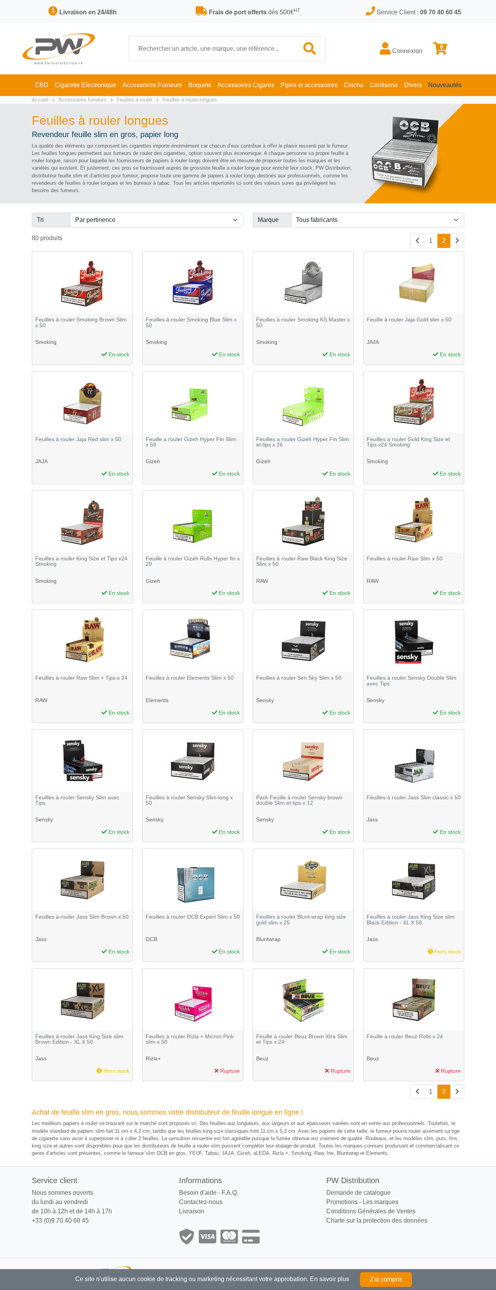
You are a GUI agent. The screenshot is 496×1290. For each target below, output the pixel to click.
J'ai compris (386, 1279)
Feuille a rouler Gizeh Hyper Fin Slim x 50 (191, 442)
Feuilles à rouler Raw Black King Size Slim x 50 (301, 561)
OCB (151, 939)
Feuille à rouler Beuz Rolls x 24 (405, 1036)
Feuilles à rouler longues (189, 100)
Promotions (342, 1202)
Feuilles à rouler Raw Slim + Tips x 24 (81, 678)
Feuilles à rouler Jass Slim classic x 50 (414, 797)
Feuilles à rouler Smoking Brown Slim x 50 (81, 322)
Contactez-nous (200, 1202)
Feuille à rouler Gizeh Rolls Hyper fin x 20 (193, 561)
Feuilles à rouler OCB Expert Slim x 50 (193, 917)
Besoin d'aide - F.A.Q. (208, 1192)
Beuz (262, 1058)
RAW (262, 581)
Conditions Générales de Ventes (370, 1211)
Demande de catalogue (358, 1192)
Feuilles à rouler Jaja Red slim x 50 (78, 439)
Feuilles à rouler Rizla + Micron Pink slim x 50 (190, 1039)
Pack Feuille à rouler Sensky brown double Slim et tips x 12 (299, 800)
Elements (157, 700)
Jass (372, 819)
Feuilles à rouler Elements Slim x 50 (190, 678)
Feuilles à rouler (134, 100)
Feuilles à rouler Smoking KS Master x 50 (303, 322)
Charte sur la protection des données (376, 1220)
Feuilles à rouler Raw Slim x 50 (405, 559)
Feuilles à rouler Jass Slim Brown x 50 (82, 917)
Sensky (265, 700)
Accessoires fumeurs (82, 100)
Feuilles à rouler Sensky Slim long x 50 (189, 800)
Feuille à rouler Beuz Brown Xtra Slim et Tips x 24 (302, 1039)
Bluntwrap (268, 939)
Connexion (406, 51)
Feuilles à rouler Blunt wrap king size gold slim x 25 (301, 919)
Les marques (380, 1202)
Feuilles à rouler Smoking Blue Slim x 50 (191, 322)
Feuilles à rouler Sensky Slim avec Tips (77, 800)
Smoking (46, 342)
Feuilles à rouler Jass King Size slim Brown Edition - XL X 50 (79, 1039)
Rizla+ (153, 1058)
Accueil (40, 100)
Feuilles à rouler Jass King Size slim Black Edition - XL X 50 (411, 919)
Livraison (191, 1211)
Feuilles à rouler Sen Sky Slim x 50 (298, 678)
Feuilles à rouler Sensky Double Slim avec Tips (411, 680)
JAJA (373, 342)
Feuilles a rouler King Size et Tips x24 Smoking (81, 561)
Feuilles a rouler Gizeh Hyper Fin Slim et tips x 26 (302, 442)
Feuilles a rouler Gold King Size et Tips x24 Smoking (408, 442)
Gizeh (153, 461)
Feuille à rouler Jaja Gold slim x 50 (409, 320)
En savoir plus (329, 1279)
